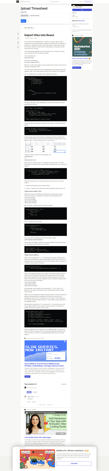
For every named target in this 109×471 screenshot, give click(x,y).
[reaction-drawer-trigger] (18, 34)
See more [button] (27, 376)
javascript (27, 38)
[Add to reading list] (18, 43)
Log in (81, 1)
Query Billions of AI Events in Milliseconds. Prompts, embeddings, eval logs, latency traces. (44, 365)
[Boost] (18, 47)
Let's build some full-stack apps (38, 437)
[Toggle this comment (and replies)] (25, 399)
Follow (82, 9)
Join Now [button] (74, 463)
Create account (88, 1)
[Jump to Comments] (18, 38)
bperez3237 (30, 27)
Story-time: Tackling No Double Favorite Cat (82, 30)
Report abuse (49, 404)
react (32, 38)
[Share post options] (18, 51)
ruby (35, 38)
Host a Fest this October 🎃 (81, 58)
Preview (35, 392)
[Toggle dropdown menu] (66, 338)
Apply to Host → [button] (76, 67)
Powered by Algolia (53, 1)
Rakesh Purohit (31, 396)
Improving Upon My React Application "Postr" (80, 25)
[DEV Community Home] (17, 1)
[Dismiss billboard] (94, 448)
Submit (29, 392)
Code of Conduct (42, 404)
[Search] (21, 2)
